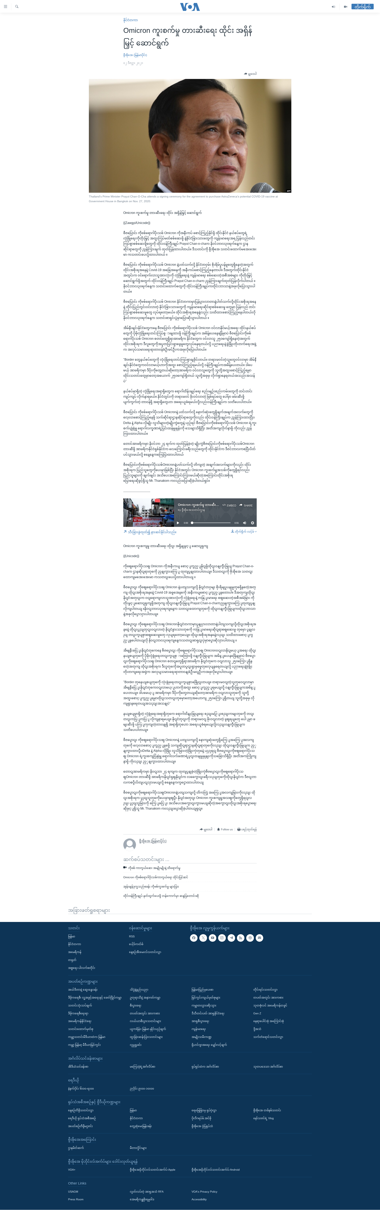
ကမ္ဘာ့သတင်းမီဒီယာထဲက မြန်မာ (86, 1036)
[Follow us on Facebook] (194, 938)
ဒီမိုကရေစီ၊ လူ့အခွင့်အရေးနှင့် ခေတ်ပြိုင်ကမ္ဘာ (95, 997)
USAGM (73, 1191)
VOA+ (71, 1169)
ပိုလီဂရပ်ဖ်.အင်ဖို (201, 1118)
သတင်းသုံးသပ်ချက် (80, 1005)
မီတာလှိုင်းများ (138, 1147)
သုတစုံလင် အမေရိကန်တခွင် (270, 1005)
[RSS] (240, 938)
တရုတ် (72, 960)
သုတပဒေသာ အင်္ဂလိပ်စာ (268, 1066)
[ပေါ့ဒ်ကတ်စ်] (250, 938)
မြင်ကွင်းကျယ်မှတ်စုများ (206, 997)
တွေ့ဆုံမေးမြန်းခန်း (141, 1126)
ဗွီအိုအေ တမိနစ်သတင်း (267, 1110)
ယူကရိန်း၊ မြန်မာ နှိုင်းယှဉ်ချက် (148, 1029)
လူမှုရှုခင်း (136, 1044)
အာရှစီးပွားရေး (200, 1021)
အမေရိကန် (74, 952)
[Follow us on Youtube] (212, 938)
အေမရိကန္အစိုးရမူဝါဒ (142, 1199)
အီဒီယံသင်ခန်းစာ (78, 1066)
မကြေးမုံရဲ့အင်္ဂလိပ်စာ (142, 1066)
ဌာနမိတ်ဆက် (76, 1147)
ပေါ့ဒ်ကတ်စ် (136, 944)
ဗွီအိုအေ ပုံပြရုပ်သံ (202, 1126)
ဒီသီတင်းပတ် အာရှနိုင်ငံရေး (208, 1013)
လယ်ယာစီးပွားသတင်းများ (145, 1021)
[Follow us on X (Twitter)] (203, 938)
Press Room (76, 1199)
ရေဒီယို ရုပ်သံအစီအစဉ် (82, 1118)
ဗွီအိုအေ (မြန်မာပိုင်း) (135, 55)
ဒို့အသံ (257, 1029)
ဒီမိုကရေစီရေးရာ (78, 1013)
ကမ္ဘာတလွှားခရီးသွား (204, 1005)
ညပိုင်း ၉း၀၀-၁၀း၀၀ (142, 1088)
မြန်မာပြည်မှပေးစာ (202, 989)
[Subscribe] (259, 938)
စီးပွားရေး (135, 1005)
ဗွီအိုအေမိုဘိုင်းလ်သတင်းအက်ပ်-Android (216, 1169)
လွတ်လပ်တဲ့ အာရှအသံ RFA (146, 1191)
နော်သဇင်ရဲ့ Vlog (263, 1118)
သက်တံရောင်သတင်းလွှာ (268, 1036)
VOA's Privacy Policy (204, 1191)
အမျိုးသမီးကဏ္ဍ (202, 1036)
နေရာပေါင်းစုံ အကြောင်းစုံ (268, 1021)
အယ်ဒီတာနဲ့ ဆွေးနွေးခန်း (83, 989)
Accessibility (199, 1199)
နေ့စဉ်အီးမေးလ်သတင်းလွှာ (145, 952)
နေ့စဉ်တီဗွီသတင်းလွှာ (80, 1110)
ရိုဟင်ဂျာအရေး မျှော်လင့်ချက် (209, 1044)
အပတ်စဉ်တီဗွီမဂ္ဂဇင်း (80, 1126)
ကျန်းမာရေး (199, 1029)
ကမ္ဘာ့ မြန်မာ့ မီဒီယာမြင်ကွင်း (84, 1044)
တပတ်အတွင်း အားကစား (145, 1013)
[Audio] (334, 7)
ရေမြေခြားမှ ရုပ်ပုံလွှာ (204, 1110)
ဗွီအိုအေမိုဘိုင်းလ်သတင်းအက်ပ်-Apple (152, 1169)
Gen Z (257, 1013)
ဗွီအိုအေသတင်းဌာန (193, 509)
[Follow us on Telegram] (231, 938)
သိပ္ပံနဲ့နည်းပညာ (139, 989)
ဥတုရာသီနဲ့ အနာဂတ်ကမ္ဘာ (145, 997)
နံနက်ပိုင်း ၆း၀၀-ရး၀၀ (81, 1088)
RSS (132, 936)
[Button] (250, 74)
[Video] (346, 7)
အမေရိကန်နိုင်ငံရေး (79, 1021)
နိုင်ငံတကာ (130, 20)
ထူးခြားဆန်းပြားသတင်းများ (146, 1036)
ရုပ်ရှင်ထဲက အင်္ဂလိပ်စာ (205, 1066)
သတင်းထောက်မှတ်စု (80, 1029)
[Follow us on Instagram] (222, 938)
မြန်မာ (71, 936)
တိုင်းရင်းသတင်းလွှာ (265, 989)
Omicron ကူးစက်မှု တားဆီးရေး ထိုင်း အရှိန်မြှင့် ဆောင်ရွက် (217, 504)
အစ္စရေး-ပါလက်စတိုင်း (81, 967)
